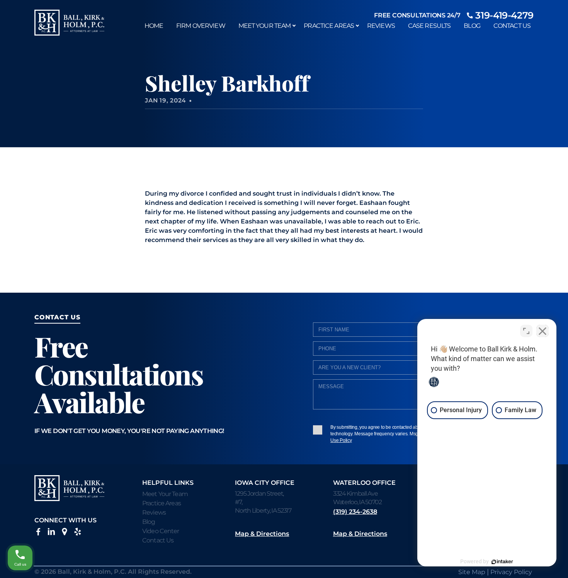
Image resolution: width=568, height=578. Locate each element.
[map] (64, 533)
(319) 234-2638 (355, 511)
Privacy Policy (511, 572)
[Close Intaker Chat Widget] (542, 331)
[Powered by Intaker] (502, 561)
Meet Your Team (264, 25)
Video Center (160, 531)
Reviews (381, 25)
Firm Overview (200, 25)
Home (154, 25)
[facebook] (38, 533)
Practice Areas (329, 25)
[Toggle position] (526, 331)
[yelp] (78, 533)
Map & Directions (262, 533)
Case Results (429, 25)
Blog (472, 25)
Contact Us (512, 25)
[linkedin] (51, 533)
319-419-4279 (504, 15)
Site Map (471, 572)
